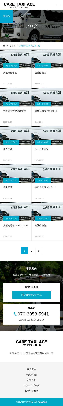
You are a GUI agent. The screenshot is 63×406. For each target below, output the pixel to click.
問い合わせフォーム (31, 294)
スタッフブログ (11, 66)
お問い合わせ (31, 390)
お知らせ (31, 380)
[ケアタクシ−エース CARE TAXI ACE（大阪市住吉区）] (19, 5)
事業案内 (31, 369)
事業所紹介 (31, 374)
